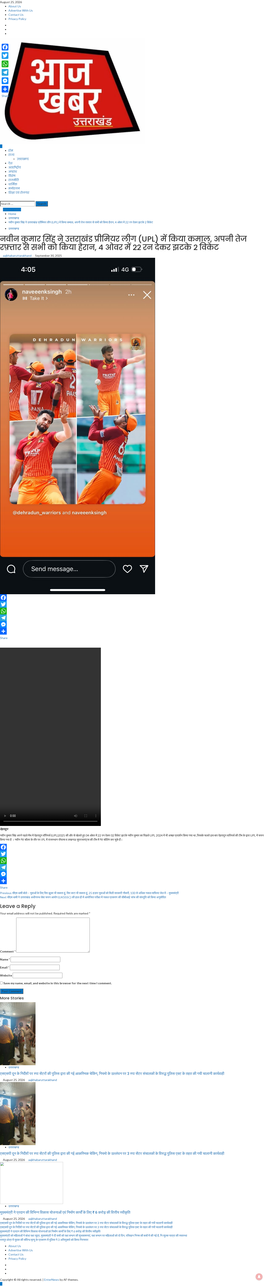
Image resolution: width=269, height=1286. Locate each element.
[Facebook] (134, 597)
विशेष (11, 176)
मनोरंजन (14, 188)
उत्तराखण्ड (23, 159)
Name (5, 959)
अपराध (12, 171)
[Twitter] (134, 604)
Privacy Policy (17, 19)
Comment (8, 951)
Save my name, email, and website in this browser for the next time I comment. (57, 983)
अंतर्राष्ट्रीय (14, 167)
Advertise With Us (20, 10)
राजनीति (13, 180)
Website (6, 975)
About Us (14, 6)
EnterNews (51, 1279)
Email (4, 967)
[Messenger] (134, 624)
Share (4, 638)
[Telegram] (134, 617)
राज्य (11, 155)
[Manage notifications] (259, 1276)
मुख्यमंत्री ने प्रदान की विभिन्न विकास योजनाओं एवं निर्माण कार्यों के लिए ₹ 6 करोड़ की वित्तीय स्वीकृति (65, 1212)
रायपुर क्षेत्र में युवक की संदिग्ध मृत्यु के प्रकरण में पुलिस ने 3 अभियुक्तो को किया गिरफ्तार (44, 1239)
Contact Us (16, 14)
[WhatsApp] (134, 611)
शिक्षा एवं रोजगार (18, 193)
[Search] (1, 199)
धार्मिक (12, 184)
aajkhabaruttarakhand (17, 255)
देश (10, 163)
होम (10, 150)
